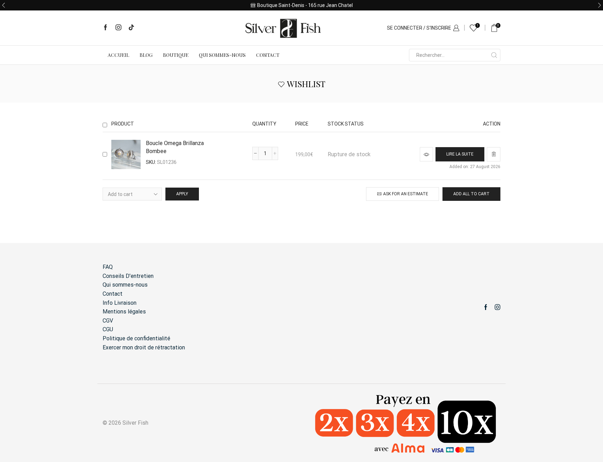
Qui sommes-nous (222, 55)
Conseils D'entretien (128, 276)
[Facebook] (106, 27)
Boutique (175, 55)
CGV (108, 320)
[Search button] (494, 55)
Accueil (118, 55)
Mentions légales (124, 311)
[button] (3, 5)
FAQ (108, 267)
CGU (108, 329)
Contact (268, 55)
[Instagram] (118, 27)
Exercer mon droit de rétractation (144, 347)
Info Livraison (119, 303)
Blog (146, 55)
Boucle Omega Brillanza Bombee (175, 147)
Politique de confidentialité (136, 338)
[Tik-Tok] (131, 27)
